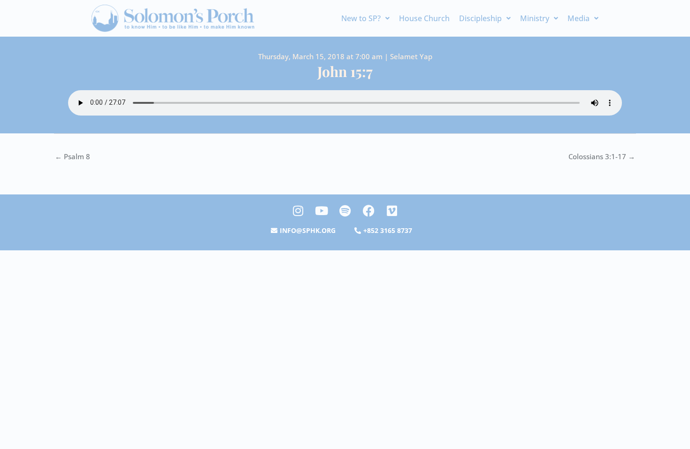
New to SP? (361, 18)
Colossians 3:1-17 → (601, 156)
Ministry (534, 18)
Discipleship (480, 18)
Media (578, 18)
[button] (365, 18)
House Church (424, 18)
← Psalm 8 (72, 156)
